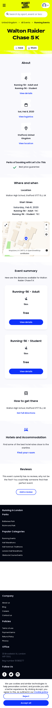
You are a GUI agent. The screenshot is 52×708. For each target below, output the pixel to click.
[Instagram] (19, 677)
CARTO (22, 250)
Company (8, 595)
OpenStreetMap (34, 250)
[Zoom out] (46, 229)
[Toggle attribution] (46, 250)
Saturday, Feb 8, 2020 (26, 207)
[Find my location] (46, 234)
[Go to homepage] (26, 5)
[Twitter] (12, 677)
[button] (26, 238)
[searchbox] (26, 14)
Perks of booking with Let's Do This (26, 162)
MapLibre (12, 250)
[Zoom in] (46, 225)
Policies (6, 621)
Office (5, 646)
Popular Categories (13, 531)
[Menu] (10, 5)
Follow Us (7, 666)
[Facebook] (5, 677)
